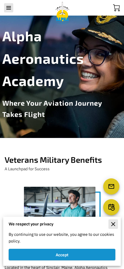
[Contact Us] (111, 186)
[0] (116, 7)
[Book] (111, 207)
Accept (62, 254)
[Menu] (8, 7)
